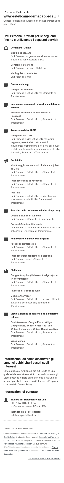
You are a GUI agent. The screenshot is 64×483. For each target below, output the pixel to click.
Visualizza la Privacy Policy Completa (44, 458)
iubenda (17, 440)
